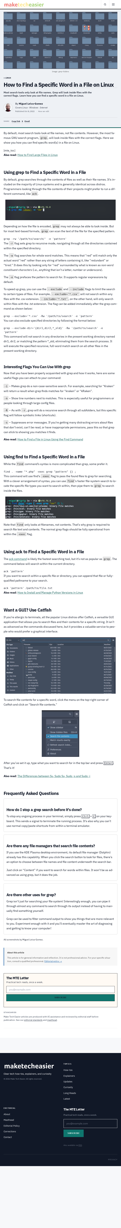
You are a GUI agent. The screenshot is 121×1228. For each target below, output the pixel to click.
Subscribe (60, 997)
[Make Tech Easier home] (24, 4)
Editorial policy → (53, 961)
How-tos (67, 1069)
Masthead (9, 1119)
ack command (18, 559)
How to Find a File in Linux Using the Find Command (50, 439)
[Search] (105, 4)
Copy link (16, 121)
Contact (8, 1137)
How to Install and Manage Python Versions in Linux (50, 592)
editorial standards (33, 1020)
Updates (67, 1081)
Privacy (112, 1159)
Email (27, 121)
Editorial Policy (12, 1125)
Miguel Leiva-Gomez (31, 103)
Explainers (69, 1075)
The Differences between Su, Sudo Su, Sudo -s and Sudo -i (53, 776)
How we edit (43, 111)
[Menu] (113, 4)
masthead (52, 1020)
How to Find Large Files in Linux (37, 155)
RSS (80, 1145)
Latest (66, 1098)
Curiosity (68, 1087)
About (7, 1114)
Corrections (10, 1131)
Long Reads (69, 1093)
